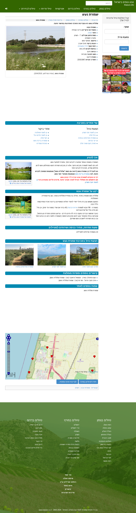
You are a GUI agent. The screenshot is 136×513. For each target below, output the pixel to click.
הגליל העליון (106, 431)
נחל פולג (92, 135)
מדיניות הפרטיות (68, 493)
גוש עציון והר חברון (72, 458)
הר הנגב (39, 441)
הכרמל (108, 454)
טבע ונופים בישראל (124, 2)
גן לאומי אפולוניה (41, 133)
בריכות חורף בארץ (55, 20)
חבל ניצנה (38, 435)
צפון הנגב (38, 428)
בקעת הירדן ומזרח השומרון (69, 444)
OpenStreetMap (93, 372)
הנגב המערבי (37, 431)
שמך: (126, 27)
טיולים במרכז (89, 9)
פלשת (77, 441)
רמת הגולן (107, 425)
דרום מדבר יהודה (36, 425)
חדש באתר (68, 486)
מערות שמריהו (42, 143)
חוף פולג (44, 138)
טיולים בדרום (74, 9)
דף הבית (95, 20)
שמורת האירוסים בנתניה (87, 138)
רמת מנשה (107, 461)
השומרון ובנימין (74, 448)
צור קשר (68, 475)
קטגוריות (94, 388)
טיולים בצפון (104, 9)
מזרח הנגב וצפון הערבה (33, 438)
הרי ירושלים (75, 428)
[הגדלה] (7, 181)
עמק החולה (107, 428)
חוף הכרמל (107, 458)
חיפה (109, 451)
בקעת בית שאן (105, 444)
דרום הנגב (38, 444)
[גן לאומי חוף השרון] (52, 255)
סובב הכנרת (106, 438)
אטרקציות (59, 9)
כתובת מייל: (123, 37)
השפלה (76, 431)
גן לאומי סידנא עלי (40, 135)
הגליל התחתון (106, 435)
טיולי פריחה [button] (45, 9)
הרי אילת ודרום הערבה (34, 448)
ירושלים (76, 425)
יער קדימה (92, 141)
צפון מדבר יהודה (73, 454)
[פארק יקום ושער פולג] (84, 255)
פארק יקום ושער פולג (88, 143)
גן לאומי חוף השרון (89, 133)
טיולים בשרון (70, 20)
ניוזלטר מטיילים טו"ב (68, 482)
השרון (90, 33)
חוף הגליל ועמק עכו (104, 448)
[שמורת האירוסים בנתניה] (19, 255)
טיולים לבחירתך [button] (27, 9)
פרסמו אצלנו (68, 478)
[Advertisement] (117, 133)
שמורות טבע (85, 388)
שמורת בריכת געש (40, 141)
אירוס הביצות (72, 208)
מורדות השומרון (73, 451)
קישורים (68, 489)
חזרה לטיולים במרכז (88, 382)
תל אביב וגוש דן (73, 438)
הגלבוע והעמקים (105, 441)
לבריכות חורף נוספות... (67, 382)
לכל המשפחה (83, 46)
